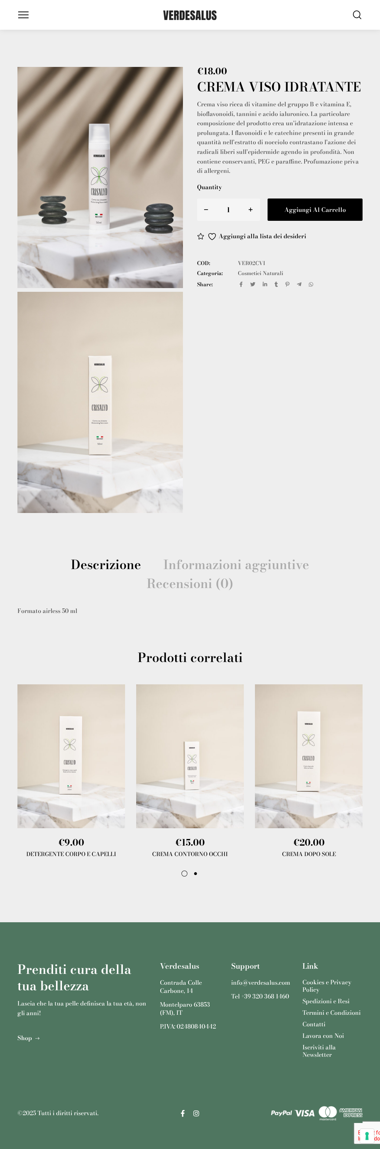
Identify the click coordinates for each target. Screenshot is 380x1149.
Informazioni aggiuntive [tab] (236, 564)
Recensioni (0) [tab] (190, 583)
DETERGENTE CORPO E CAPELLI (71, 854)
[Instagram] (196, 1113)
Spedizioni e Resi (326, 1001)
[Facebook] (183, 1113)
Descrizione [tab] (106, 564)
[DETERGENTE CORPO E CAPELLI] (71, 756)
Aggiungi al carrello (315, 209)
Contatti (313, 1024)
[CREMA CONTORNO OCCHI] (190, 756)
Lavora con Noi (323, 1036)
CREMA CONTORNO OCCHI (190, 854)
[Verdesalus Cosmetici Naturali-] (190, 15)
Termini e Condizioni (331, 1013)
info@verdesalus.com (260, 982)
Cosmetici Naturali (260, 273)
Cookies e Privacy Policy (326, 986)
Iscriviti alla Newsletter (319, 1051)
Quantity (209, 187)
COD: (203, 263)
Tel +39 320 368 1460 (260, 996)
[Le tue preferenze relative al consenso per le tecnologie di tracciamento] (367, 1136)
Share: (205, 284)
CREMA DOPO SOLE (309, 854)
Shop (25, 1038)
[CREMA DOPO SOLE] (309, 756)
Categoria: (210, 273)
